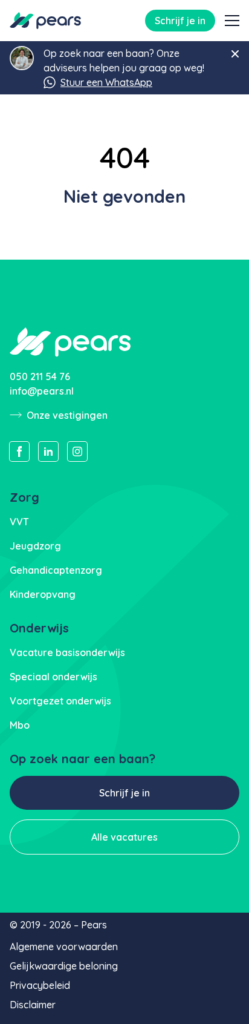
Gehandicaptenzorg (56, 570)
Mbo (20, 725)
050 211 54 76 (40, 376)
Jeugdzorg (35, 546)
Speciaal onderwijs (53, 677)
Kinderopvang (43, 594)
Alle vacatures (124, 837)
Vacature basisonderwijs (67, 652)
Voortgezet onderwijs (60, 701)
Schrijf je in (180, 21)
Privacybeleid (40, 985)
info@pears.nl (42, 391)
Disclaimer (33, 1005)
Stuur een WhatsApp (106, 82)
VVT (19, 522)
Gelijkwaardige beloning (64, 966)
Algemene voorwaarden (64, 946)
